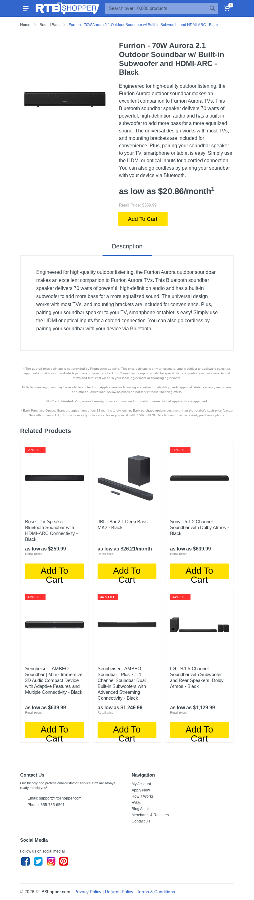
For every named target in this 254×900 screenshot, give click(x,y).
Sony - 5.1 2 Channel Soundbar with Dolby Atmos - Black (199, 527)
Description (127, 246)
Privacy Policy (87, 891)
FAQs (136, 802)
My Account (141, 784)
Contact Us (141, 821)
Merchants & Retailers (150, 815)
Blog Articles (142, 809)
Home (25, 25)
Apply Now (141, 790)
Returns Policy (119, 891)
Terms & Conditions (156, 891)
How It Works (143, 796)
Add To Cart (142, 219)
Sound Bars (49, 25)
